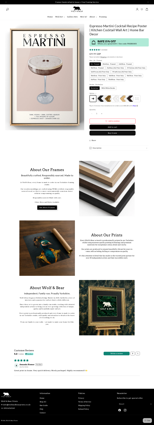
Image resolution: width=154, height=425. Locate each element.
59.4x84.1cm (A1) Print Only (122, 72)
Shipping (103, 57)
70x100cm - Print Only (116, 79)
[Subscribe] (150, 404)
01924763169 (9, 408)
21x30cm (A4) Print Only (115, 68)
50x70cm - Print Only (134, 75)
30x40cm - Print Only (98, 75)
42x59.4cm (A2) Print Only (100, 72)
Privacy (81, 398)
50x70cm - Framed (97, 68)
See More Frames (47, 208)
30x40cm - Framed (109, 64)
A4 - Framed (95, 64)
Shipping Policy (84, 405)
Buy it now (112, 133)
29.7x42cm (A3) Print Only (136, 68)
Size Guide (44, 405)
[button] (7, 9)
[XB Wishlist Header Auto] (142, 9)
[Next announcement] (148, 2)
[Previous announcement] (6, 2)
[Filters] (132, 353)
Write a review (116, 353)
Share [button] (94, 140)
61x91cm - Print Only (98, 79)
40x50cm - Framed (125, 64)
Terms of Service (84, 402)
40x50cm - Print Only (116, 75)
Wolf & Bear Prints (12, 420)
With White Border (108, 88)
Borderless (94, 88)
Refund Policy (83, 409)
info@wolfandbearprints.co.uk (16, 405)
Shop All (43, 402)
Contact (43, 413)
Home (42, 398)
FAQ (41, 409)
